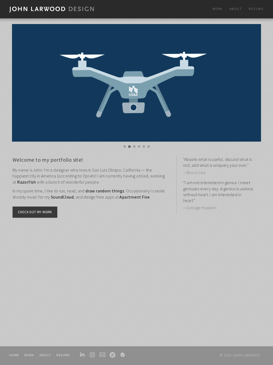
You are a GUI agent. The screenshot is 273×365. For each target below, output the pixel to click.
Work (29, 355)
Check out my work (35, 212)
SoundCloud (62, 197)
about (236, 9)
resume (256, 9)
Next (258, 83)
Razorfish (26, 182)
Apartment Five (134, 197)
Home (14, 355)
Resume (63, 355)
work (217, 9)
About (45, 355)
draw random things (105, 190)
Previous (15, 83)
